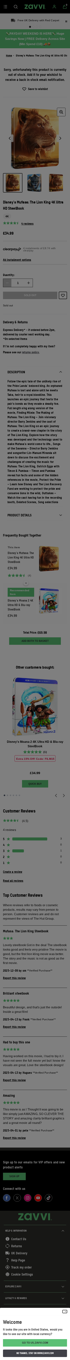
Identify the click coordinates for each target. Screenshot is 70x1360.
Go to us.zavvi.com (35, 1342)
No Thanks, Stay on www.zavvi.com (35, 1353)
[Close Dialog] (65, 1311)
